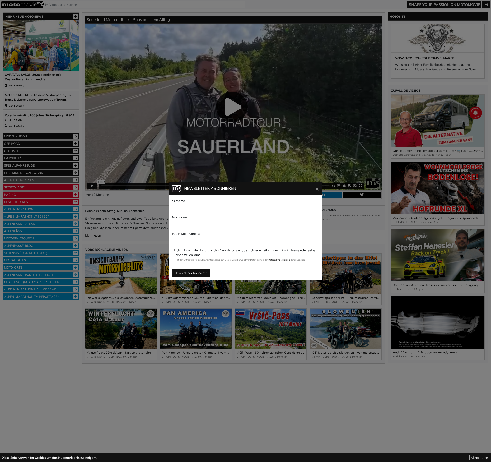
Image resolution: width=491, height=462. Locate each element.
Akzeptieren (479, 458)
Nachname (180, 217)
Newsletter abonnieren (191, 273)
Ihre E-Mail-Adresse (186, 234)
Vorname (178, 201)
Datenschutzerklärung (279, 259)
